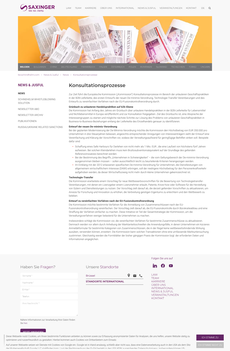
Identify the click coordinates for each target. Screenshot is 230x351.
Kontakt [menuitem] (191, 8)
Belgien (24, 67)
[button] (195, 342)
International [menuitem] (125, 8)
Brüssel (90, 275)
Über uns (158, 285)
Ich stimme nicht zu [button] (210, 345)
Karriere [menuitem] (90, 8)
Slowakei (161, 67)
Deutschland (69, 67)
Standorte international (105, 281)
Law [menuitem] (68, 8)
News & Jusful (31, 85)
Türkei (192, 67)
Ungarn (205, 67)
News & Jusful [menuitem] (147, 8)
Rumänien (146, 67)
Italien (103, 67)
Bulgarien (40, 67)
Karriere (158, 281)
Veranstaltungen (165, 295)
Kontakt (157, 298)
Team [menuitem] (78, 8)
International (162, 288)
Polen (132, 67)
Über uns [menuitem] (106, 8)
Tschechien (178, 67)
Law (154, 274)
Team (155, 278)
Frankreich (88, 67)
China (53, 67)
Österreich (118, 67)
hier (25, 323)
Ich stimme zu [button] (210, 337)
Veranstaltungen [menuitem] (171, 8)
